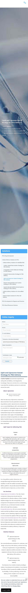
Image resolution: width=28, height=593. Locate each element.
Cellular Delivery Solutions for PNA (12, 129)
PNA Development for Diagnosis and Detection (13, 301)
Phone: (4, 327)
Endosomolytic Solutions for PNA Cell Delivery (12, 296)
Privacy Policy (16, 586)
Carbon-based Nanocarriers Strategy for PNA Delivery (14, 266)
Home (4, 126)
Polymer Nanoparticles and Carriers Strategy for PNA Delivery (12, 283)
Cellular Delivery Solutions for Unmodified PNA (13, 292)
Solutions (9, 126)
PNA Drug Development (8, 255)
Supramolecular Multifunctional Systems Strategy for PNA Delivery (14, 287)
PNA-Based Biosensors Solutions (10, 305)
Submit (7, 361)
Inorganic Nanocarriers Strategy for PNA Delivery (13, 274)
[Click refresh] (21, 357)
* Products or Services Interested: (10, 339)
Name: (4, 322)
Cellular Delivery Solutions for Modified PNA (14, 131)
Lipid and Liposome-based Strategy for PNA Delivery (13, 279)
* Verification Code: (7, 355)
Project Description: (7, 345)
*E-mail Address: (6, 333)
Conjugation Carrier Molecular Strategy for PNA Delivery (13, 270)
